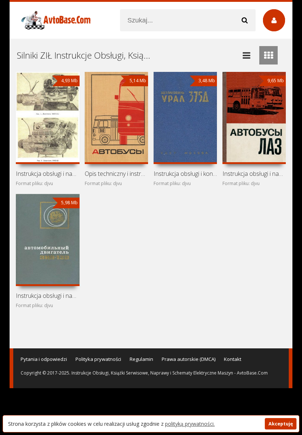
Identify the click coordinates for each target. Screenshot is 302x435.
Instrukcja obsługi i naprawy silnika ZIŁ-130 (47, 296)
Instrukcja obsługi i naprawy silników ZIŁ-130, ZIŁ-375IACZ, (47, 174)
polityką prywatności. (190, 423)
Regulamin (141, 359)
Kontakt (232, 359)
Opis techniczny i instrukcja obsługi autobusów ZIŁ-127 (116, 174)
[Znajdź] (244, 20)
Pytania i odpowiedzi (44, 359)
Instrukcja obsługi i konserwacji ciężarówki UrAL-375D (185, 174)
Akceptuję (280, 424)
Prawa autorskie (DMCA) (188, 359)
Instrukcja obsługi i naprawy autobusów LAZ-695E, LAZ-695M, (254, 174)
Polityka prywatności (98, 359)
